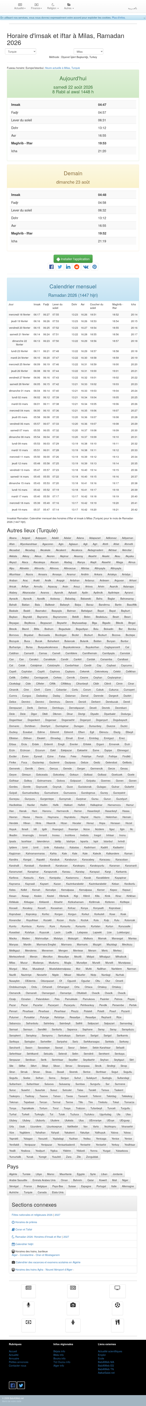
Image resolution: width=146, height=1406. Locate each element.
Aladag (68, 562)
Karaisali (29, 865)
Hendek (13, 823)
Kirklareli (44, 902)
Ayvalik (41, 598)
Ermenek (114, 744)
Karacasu (105, 859)
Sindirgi (111, 1065)
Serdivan (30, 1059)
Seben (83, 1047)
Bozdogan (61, 635)
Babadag (70, 598)
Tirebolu (102, 1102)
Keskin (38, 896)
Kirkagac (29, 902)
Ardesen (104, 580)
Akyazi (13, 562)
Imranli (43, 835)
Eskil (53, 750)
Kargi (108, 871)
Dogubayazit (120, 720)
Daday (56, 695)
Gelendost (111, 762)
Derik (30, 708)
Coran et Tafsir (23, 1229)
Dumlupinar (62, 726)
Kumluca (27, 926)
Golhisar (14, 780)
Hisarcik (50, 823)
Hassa (125, 811)
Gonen (120, 780)
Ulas (128, 1114)
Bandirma (104, 604)
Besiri (116, 617)
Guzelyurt (121, 799)
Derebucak (112, 701)
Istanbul (108, 841)
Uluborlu (40, 1120)
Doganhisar (15, 720)
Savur (71, 1047)
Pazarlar (38, 1005)
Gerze (111, 768)
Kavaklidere (103, 877)
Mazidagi (112, 944)
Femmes (73, 1328)
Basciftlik (132, 604)
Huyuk (12, 829)
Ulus (81, 1120)
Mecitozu (127, 944)
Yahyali (55, 1132)
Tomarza (129, 1102)
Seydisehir (89, 1059)
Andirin (85, 574)
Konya (84, 908)
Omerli (119, 981)
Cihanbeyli (82, 683)
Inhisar (110, 835)
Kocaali (13, 908)
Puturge (44, 1017)
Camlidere (71, 653)
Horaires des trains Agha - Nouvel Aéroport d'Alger (43, 1269)
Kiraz (118, 896)
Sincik (98, 1065)
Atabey (13, 592)
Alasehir (106, 562)
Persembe (118, 1005)
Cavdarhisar (72, 665)
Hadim (44, 805)
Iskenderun (43, 841)
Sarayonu (47, 1035)
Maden (26, 938)
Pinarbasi (28, 1011)
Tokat (116, 1102)
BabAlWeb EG (106, 1365)
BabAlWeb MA (106, 1362)
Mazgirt (97, 944)
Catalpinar (36, 665)
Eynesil (38, 756)
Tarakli (92, 1090)
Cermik (71, 677)
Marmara (66, 944)
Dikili (45, 714)
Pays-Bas (57, 1186)
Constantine (26, 1255)
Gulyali (13, 792)
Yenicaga (101, 1138)
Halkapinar (96, 805)
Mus (24, 968)
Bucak (38, 641)
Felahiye (86, 756)
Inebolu (84, 835)
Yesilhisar (129, 1144)
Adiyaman (127, 538)
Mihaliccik (121, 956)
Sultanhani (15, 1084)
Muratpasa (124, 962)
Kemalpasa (67, 890)
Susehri (25, 1090)
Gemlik (29, 768)
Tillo (80, 1102)
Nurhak (120, 974)
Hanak (23, 811)
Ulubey (13, 1120)
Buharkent (53, 641)
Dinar (70, 714)
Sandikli (42, 1029)
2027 (57, 1214)
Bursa (29, 647)
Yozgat (106, 1150)
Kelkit (24, 890)
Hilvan (26, 823)
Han (11, 811)
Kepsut (126, 890)
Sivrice (86, 1072)
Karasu (66, 871)
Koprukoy (31, 914)
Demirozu (54, 701)
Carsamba (106, 659)
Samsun (27, 1029)
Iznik (46, 847)
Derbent (95, 701)
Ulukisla (69, 1120)
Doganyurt (102, 720)
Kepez (113, 890)
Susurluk (40, 1090)
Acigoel (26, 538)
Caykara (70, 671)
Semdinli (88, 1053)
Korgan (59, 914)
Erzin (12, 750)
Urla (11, 1126)
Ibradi (25, 829)
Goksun (74, 774)
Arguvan (119, 580)
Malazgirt (73, 938)
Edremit (54, 732)
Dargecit (113, 695)
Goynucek (41, 786)
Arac (25, 580)
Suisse (72, 1186)
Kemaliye (51, 890)
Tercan (43, 1102)
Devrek (106, 708)
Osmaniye (65, 993)
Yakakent (69, 1132)
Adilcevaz (111, 538)
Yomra (93, 1150)
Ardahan (75, 580)
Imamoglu (28, 835)
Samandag (126, 1023)
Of (60, 981)
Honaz (90, 823)
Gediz (97, 762)
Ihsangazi (57, 829)
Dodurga (126, 714)
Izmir (25, 847)
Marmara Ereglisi (46, 944)
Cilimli (107, 683)
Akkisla (13, 556)
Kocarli (41, 908)
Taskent (118, 1090)
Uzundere (35, 1126)
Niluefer (81, 974)
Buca (27, 641)
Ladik (69, 932)
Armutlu (38, 586)
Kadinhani (89, 847)
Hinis (38, 823)
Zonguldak (92, 1156)
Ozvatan (26, 999)
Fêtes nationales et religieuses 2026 (32, 1214)
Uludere (54, 1120)
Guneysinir (119, 792)
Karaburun (71, 859)
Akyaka (130, 556)
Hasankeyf (111, 811)
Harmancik (63, 811)
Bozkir (75, 635)
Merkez (117, 950)
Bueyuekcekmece (48, 647)
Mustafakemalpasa (60, 968)
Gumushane (51, 792)
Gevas (124, 768)
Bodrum (49, 629)
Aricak (12, 586)
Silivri (33, 1065)
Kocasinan (56, 908)
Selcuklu (48, 1053)
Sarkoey (124, 1041)
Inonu (122, 835)
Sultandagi (123, 1078)
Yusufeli (56, 1156)
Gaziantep (38, 762)
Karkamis (121, 871)
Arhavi (132, 580)
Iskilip (58, 841)
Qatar (90, 1180)
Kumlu (12, 926)
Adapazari (95, 538)
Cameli (56, 653)
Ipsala (12, 841)
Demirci (26, 701)
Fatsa (62, 756)
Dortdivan (30, 726)
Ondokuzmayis (17, 987)
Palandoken (42, 999)
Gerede (67, 768)
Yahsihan (40, 1132)
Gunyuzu (30, 799)
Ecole (101, 1358)
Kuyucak (44, 932)
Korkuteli (99, 914)
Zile (79, 1156)
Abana (13, 538)
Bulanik (84, 641)
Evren (25, 756)
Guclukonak (85, 786)
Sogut (114, 1072)
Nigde (55, 974)
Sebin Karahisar (102, 1047)
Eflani (81, 732)
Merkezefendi (17, 956)
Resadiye (75, 1017)
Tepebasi (29, 1102)
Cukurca (113, 689)
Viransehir (127, 1126)
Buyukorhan (92, 647)
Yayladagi (58, 1138)
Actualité (28, 1294)
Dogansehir (68, 720)
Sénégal (14, 1186)
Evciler (13, 756)
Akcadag (30, 550)
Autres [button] (68, 8)
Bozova (116, 635)
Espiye (108, 750)
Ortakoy (102, 987)
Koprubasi (114, 908)
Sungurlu (95, 1084)
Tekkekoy (127, 1096)
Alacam (54, 562)
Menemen (47, 950)
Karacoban (122, 859)
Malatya (58, 938)
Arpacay (52, 586)
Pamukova (89, 999)
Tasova (44, 1096)
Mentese (78, 950)
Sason (28, 1047)
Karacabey (88, 859)
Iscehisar (26, 841)
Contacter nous (17, 1365)
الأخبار (73, 1294)
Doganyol (85, 720)
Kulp (106, 920)
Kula (96, 920)
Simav (68, 1065)
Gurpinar (81, 799)
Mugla (67, 962)
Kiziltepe (124, 902)
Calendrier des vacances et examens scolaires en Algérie (48, 1262)
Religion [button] (52, 8)
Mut (78, 968)
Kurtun (109, 926)
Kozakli (47, 920)
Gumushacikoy (30, 792)
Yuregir (43, 1156)
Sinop (124, 1065)
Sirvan (36, 1072)
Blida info (58, 1355)
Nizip (93, 974)
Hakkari (68, 805)
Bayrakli (27, 617)
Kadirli (104, 847)
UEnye (110, 1120)
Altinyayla (100, 568)
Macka (13, 938)
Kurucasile (124, 926)
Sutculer (67, 1090)
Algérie (13, 1174)
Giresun (26, 774)
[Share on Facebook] (51, 267)
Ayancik (58, 592)
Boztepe (130, 635)
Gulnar (115, 786)
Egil (92, 732)
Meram (92, 950)
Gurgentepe (47, 799)
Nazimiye (26, 974)
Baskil (27, 610)
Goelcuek (117, 774)
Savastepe (44, 1047)
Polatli (100, 1011)
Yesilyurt (40, 1150)
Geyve (13, 774)
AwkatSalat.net (106, 1372)
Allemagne (128, 1186)
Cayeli (12, 671)
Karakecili (44, 865)
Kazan (57, 883)
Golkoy (28, 780)
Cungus (26, 695)
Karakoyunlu (97, 865)
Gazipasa (70, 762)
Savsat (59, 1047)
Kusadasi (14, 932)
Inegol (97, 835)
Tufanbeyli (96, 1108)
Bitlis (36, 629)
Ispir (95, 841)
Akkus (38, 556)
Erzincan (25, 750)
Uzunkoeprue (54, 1126)
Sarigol (94, 1035)
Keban (115, 883)
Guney (104, 792)
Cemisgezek (41, 677)
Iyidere (13, 847)
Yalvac (127, 1132)
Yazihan (73, 1138)
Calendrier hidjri (24, 1244)
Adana (80, 538)
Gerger (81, 768)
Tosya (67, 1108)
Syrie (93, 1174)
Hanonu (46, 811)
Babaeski (86, 598)
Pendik (103, 1005)
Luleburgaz (123, 932)
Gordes (13, 786)
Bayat (101, 610)
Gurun (107, 799)
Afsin (12, 544)
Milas (12, 962)
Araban (13, 580)
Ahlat (116, 544)
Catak (22, 665)
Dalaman (71, 695)
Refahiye (59, 1017)
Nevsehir (42, 974)
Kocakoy (27, 908)
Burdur (124, 641)
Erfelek (87, 744)
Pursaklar (29, 1017)
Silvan (56, 1065)
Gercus (54, 768)
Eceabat (27, 732)
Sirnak (24, 1072)
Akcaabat (14, 550)
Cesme (84, 677)
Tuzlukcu (89, 1114)
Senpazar (14, 1059)
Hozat (129, 823)
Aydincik (98, 592)
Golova (61, 780)
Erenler (74, 744)
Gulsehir (129, 786)
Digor (34, 714)
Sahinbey (49, 1023)
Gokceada (42, 774)
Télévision (117, 1294)
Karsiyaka (55, 877)
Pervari (13, 1011)
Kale (64, 853)
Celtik (12, 677)
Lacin (57, 932)
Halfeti (81, 805)
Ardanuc (89, 580)
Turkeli (25, 1114)
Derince (42, 708)
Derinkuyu (58, 708)
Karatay (80, 871)
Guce (70, 786)
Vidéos (73, 1311)
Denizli (82, 701)
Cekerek (84, 671)
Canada (42, 1192)
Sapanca (72, 1029)
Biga (94, 623)
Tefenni (97, 1096)
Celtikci (25, 677)
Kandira (13, 859)
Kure (52, 926)
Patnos (118, 999)
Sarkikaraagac (92, 1041)
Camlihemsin (89, 653)
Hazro (97, 817)
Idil (35, 829)
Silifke (22, 1065)
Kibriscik (64, 896)
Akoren (51, 556)
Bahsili (13, 604)
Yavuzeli (42, 1138)
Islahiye (70, 841)
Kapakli (40, 859)
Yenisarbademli (66, 1144)
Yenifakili (14, 1144)
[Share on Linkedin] (68, 267)
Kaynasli (30, 883)
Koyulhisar (32, 920)
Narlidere (116, 968)
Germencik (96, 768)
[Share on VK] (86, 267)
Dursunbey (95, 726)
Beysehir (62, 623)
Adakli (55, 538)
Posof (113, 1011)
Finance (28, 1328)
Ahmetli (128, 544)
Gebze (84, 762)
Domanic (14, 726)
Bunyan (111, 641)
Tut (51, 1114)
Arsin (65, 586)
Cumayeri (129, 689)
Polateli (88, 1011)
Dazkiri (127, 695)
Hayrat (84, 817)
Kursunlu (65, 926)
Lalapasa (82, 932)
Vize (11, 1132)
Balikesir (50, 604)
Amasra (42, 574)
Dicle (12, 714)
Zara (68, 1156)
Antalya (126, 574)
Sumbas (80, 1084)
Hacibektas (15, 805)
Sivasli (60, 1072)
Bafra (99, 598)
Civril (37, 689)
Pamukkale (71, 999)
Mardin (27, 944)
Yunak (29, 1156)
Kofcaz (71, 908)
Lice (109, 932)
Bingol (131, 623)
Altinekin (24, 568)
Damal (84, 695)
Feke (73, 756)
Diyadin (94, 714)
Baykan (13, 617)
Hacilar (31, 805)
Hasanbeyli (93, 811)
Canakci (33, 659)
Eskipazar (66, 750)
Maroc (50, 1174)
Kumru (40, 926)
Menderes (30, 950)
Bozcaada (44, 635)
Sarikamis (122, 1035)
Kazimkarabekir (75, 883)
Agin (61, 544)
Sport (117, 1311)
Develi (93, 708)
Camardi (29, 653)
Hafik (56, 805)
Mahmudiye (41, 938)
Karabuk (54, 859)
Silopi (45, 1065)
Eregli (61, 744)
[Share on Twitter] (60, 267)
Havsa (26, 817)
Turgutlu (125, 1108)
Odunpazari (47, 981)
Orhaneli (47, 987)
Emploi (102, 1355)
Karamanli (131, 865)
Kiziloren (110, 902)
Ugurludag (105, 1114)
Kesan (12, 896)
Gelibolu (127, 762)
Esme (96, 750)
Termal (56, 1102)
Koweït (103, 1180)
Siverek (73, 1072)
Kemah (36, 890)
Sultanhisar (33, 1084)
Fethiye (113, 756)
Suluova (49, 1084)
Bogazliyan (82, 629)
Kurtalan (95, 926)
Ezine (50, 756)
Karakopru (79, 865)
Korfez (45, 914)
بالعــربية (132, 8)
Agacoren (47, 544)
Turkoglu (39, 1114)
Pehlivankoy (87, 1005)
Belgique (42, 1186)
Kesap (25, 896)
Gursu (95, 799)
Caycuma (126, 665)
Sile (11, 1065)
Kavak (87, 877)
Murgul (13, 968)
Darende (98, 695)
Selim (75, 1053)
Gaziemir (54, 762)
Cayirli (41, 671)
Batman (71, 610)
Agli (85, 544)
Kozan (60, 920)
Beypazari (46, 623)
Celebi (117, 671)
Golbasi (88, 774)
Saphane (87, 1029)
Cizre (48, 689)
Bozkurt (88, 635)
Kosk (123, 914)
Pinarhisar (60, 1011)
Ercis (24, 744)
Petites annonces (18, 1362)
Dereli (126, 701)
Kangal (27, 859)
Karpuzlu (29, 877)
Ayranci (129, 592)
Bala (37, 604)
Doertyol (45, 726)
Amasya (56, 574)
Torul (55, 1108)
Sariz (75, 1041)
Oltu (97, 981)
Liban (104, 1174)
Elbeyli (129, 732)
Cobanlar (61, 689)
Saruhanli (14, 1047)
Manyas (13, 944)
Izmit (35, 847)
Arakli (36, 580)
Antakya (112, 574)
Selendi (62, 1053)
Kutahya (29, 932)
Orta (76, 987)
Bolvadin (108, 629)
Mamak (102, 938)
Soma (52, 1078)
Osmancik (14, 993)
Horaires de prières (26, 1222)
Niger (125, 1180)
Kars (41, 877)
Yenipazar (30, 1144)
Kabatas (74, 847)
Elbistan (13, 738)
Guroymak (65, 799)
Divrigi (81, 714)
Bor (121, 629)
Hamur (130, 805)
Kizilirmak (94, 902)
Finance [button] (35, 8)
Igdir (44, 829)
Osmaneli (31, 993)
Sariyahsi (62, 1041)
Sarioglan (29, 1041)
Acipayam (40, 538)
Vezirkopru (110, 1126)
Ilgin (122, 829)
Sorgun (65, 1078)
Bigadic (106, 623)
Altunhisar (14, 574)
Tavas (69, 1096)
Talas (80, 1090)
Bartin (118, 604)
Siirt (131, 1059)
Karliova (13, 877)
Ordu (34, 987)
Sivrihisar (101, 1072)
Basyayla (57, 610)
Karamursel (15, 871)
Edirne (41, 732)
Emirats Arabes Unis (44, 1180)
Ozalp (12, 999)
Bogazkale (65, 629)
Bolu (95, 629)
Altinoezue (70, 568)
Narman (131, 968)
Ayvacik (13, 598)
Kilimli (86, 896)
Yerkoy (115, 1144)
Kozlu (72, 920)
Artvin (101, 586)
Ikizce (86, 829)
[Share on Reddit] (77, 267)
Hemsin (126, 817)
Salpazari (109, 1023)
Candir (64, 659)
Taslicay (29, 1096)
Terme (69, 1102)
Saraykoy (31, 1035)
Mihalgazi (105, 956)
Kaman (128, 853)
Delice (12, 701)
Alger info (58, 1365)
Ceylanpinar (114, 677)
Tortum (43, 1108)
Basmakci (40, 610)
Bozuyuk (14, 641)
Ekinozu (103, 732)
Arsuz (77, 586)
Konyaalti (98, 908)
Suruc (12, 1090)
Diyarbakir (110, 714)
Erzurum (40, 750)
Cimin (119, 683)
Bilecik (119, 623)
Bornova (14, 635)
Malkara (88, 938)
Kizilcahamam (76, 902)
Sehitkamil (32, 1053)
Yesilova (25, 1150)
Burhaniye (15, 647)
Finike (12, 762)
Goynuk (57, 786)
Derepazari (15, 708)
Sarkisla (109, 1041)
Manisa (132, 938)
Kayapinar (120, 877)
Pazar (12, 1005)
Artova (89, 586)
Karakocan (62, 865)
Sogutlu (127, 1072)
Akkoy (25, 556)
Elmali (69, 738)
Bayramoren (60, 617)
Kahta (53, 853)
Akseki (105, 556)
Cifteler (40, 683)
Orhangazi (63, 987)
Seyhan (104, 1059)
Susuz (53, 1090)
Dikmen (57, 714)
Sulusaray (64, 1084)
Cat (11, 665)
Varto (96, 1126)
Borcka (132, 629)
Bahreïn (77, 1180)
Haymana (53, 817)
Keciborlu (129, 883)
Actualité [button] (19, 8)
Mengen (63, 950)
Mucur (24, 962)
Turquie (28, 1192)
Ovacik (96, 993)
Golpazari (75, 780)
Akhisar (112, 550)
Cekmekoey (101, 671)
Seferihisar (15, 1053)
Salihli (79, 1023)
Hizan (64, 823)
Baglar (111, 598)
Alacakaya (39, 562)
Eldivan (28, 738)
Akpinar (64, 556)
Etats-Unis (58, 1192)
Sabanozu (15, 1023)
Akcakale (45, 550)
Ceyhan (97, 677)
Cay (99, 665)
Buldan (97, 641)
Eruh (127, 744)
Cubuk (100, 689)
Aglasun (73, 544)
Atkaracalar (28, 592)
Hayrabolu (69, 817)
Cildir (96, 683)
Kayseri (44, 883)
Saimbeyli (64, 1023)
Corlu (75, 689)
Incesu (56, 835)
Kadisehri (118, 847)
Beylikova (29, 623)
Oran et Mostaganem (48, 1255)
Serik (43, 1059)
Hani (34, 811)
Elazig (117, 732)
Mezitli (77, 956)
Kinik (107, 896)
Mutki (89, 968)
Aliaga (119, 562)
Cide (28, 683)
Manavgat (117, 938)
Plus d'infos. (119, 17)
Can (11, 659)
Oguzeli (71, 981)
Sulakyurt (91, 1078)
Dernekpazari (76, 708)
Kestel (50, 896)
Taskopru (14, 1096)
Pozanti (125, 1011)
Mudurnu (54, 962)
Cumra (13, 695)
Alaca (25, 562)
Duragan (79, 726)
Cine (26, 689)
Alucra (29, 574)
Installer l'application (75, 258)
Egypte (81, 1174)
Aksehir (92, 556)
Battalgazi (86, 610)
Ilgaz (112, 829)
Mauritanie (66, 1174)
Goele (131, 774)
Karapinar (33, 871)
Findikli (126, 756)
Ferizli (100, 756)
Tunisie (26, 1174)
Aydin (85, 592)
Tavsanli (82, 1096)
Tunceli (111, 1108)
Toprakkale (28, 1108)
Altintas (85, 568)
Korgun (72, 914)
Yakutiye (84, 1132)
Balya (78, 604)
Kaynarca (14, 883)
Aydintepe (113, 592)
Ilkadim (13, 835)
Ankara (98, 574)
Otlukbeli (82, 993)
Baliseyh (64, 604)
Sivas (48, 1072)
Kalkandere (112, 853)
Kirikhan (131, 896)
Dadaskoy (42, 695)
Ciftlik (52, 683)
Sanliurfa (57, 1029)
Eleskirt (41, 738)
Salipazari (93, 1023)
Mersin (34, 956)
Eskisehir (82, 750)
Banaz (89, 604)
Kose (112, 914)
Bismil (25, 629)
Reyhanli (106, 1017)
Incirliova (70, 835)
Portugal (101, 1186)
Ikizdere (99, 829)
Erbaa (12, 744)
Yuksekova (122, 1150)
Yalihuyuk (100, 1132)
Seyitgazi (119, 1059)
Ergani (100, 744)
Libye (39, 1174)
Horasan (115, 823)
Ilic (131, 829)
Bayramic (42, 617)
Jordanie (117, 1174)
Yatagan (28, 1138)
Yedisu (87, 1138)
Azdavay (55, 598)
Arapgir (60, 580)
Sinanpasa (84, 1065)
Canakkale (50, 659)
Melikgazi (14, 950)
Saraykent (15, 1035)
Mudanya (38, 962)
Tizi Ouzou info (61, 1362)
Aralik (48, 580)
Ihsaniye (73, 829)
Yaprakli (13, 1138)
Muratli (96, 962)
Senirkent (104, 1053)
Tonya (12, 1108)
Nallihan (101, 968)
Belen (87, 617)
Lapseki (97, 932)
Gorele (27, 786)
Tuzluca (74, 1114)
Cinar (131, 683)
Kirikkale (14, 902)
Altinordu (39, 568)
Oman (64, 1180)
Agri (95, 544)
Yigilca (54, 1150)
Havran (13, 817)
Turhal (12, 1114)
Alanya (81, 562)
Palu (57, 999)
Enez (122, 738)
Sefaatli (120, 1047)
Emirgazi (109, 738)
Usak (22, 1126)
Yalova (114, 1132)
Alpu (11, 568)
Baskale (13, 610)
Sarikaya (14, 1041)
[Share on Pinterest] (94, 267)
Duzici (124, 726)
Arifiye (25, 586)
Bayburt (125, 610)
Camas (43, 653)
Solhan (39, 1078)
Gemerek (14, 768)
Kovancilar (15, 920)
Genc (41, 768)
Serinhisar (57, 1059)
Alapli (93, 562)
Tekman (13, 1102)
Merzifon (48, 956)
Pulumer (14, 1017)
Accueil (13, 1351)
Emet (81, 738)
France (28, 1186)
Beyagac (14, 623)
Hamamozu (114, 805)
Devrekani (121, 708)
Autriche (14, 1192)
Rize (118, 1017)
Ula (118, 1114)
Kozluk (84, 920)
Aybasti (72, 592)
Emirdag (94, 738)
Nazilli (12, 974)
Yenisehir (85, 1144)
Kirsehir (58, 902)
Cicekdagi (14, 683)
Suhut (77, 1078)
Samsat (13, 1029)
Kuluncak (130, 920)
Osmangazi (48, 993)
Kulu (116, 920)
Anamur (71, 574)
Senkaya (119, 1053)
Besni (127, 617)
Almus (131, 562)
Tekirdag (111, 1096)
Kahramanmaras (35, 853)
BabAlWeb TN (106, 1369)
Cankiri (78, 659)
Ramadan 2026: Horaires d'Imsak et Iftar (38, 1236)
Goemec (106, 780)
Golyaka (91, 780)
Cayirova (55, 671)
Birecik (13, 629)
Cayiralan (27, 671)
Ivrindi (121, 841)
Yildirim (67, 1150)
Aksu (117, 556)
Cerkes (57, 677)
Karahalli (14, 865)
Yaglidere (24, 1132)
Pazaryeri (53, 1005)
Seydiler (73, 1059)
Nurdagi (105, 974)
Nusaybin (14, 981)
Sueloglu (107, 1078)
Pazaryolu (69, 1005)
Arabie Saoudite (18, 1180)
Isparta (84, 841)
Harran (78, 811)
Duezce (111, 726)
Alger (15, 1255)
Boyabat (28, 635)
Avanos (45, 592)
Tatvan (57, 1096)
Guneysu (14, 799)
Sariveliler (45, 1041)
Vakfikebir (72, 1126)
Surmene (120, 1084)
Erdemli (48, 744)
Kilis (97, 896)
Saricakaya (64, 1035)
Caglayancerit (112, 647)
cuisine (117, 1328)
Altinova (54, 568)
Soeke (26, 1078)
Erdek (35, 744)
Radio (28, 1311)
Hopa (102, 823)
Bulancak (69, 641)
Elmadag (56, 738)
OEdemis (30, 981)
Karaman (115, 865)
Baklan (26, 604)
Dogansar (50, 720)
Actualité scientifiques (110, 1351)
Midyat (90, 956)
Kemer (101, 890)
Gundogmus (88, 792)
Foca (24, 762)
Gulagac (101, 786)
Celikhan (131, 671)
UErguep (125, 1120)
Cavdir (88, 665)
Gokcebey (58, 774)
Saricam (80, 1035)
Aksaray (78, 556)
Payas (131, 999)
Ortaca (88, 987)
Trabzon (80, 1108)
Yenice (115, 1138)
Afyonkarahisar (28, 544)
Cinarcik (13, 689)
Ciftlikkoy (66, 683)
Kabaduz (59, 847)
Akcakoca (76, 550)
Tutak (62, 1114)
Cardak (91, 659)
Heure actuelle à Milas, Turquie (62, 68)
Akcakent (61, 550)
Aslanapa (128, 586)
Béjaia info (59, 1351)
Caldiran (14, 653)
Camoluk (125, 653)
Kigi (76, 896)
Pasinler (104, 999)
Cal (127, 647)
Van (85, 1126)
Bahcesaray (127, 598)
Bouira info (59, 1358)
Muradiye (82, 962)
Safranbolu (32, 1023)
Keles (12, 890)
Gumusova (70, 792)
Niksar (67, 974)
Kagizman (14, 853)
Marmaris (82, 944)
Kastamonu (72, 877)
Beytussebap (79, 623)
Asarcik (114, 586)
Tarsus (105, 1090)
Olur (107, 981)
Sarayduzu (128, 1029)
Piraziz (75, 1011)
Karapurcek (50, 871)
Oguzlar (85, 981)
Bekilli (75, 617)
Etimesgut (123, 750)
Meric (105, 950)
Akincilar (127, 550)
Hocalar (76, 823)
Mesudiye (63, 956)
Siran (12, 1072)
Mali (114, 1180)
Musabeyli (38, 968)
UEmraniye (95, 1120)
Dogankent (34, 720)
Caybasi (111, 665)
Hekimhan (111, 817)
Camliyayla (108, 653)
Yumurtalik (15, 1156)
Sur (108, 1084)
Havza (38, 817)
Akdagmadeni (95, 550)
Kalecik (97, 853)
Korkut (85, 914)
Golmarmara (44, 780)
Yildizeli (80, 1150)
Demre (69, 701)
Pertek (133, 1005)
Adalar (67, 538)
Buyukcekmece (71, 647)
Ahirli (105, 544)
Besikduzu (101, 617)
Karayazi (95, 871)
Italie (114, 1186)
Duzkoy (13, 732)
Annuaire (14, 1358)
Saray (101, 1029)
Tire (90, 1102)
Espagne (86, 1186)
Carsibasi (123, 659)
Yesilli (12, 1150)
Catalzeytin (53, 665)
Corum (87, 689)
